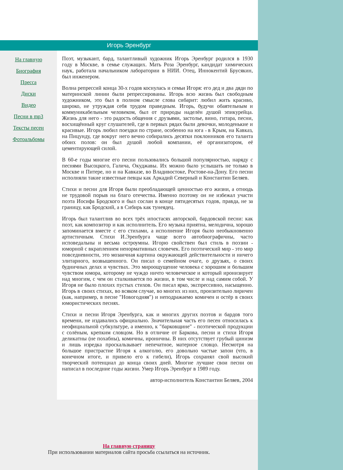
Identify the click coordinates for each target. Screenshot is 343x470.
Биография (28, 71)
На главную (28, 59)
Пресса (28, 82)
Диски (28, 93)
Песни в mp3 (28, 116)
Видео (28, 105)
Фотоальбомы (29, 139)
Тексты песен (28, 128)
